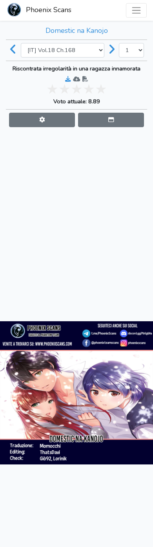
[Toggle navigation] (136, 10)
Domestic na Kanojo (77, 30)
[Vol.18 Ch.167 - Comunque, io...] (13, 50)
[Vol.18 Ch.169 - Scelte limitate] (111, 50)
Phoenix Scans (47, 9)
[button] (42, 120)
